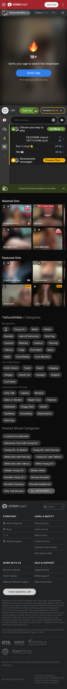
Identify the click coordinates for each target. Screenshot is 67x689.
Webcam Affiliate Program (16, 582)
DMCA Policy (41, 535)
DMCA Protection (43, 582)
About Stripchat (14, 523)
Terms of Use (41, 529)
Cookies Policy (42, 541)
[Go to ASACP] (19, 643)
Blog (9, 529)
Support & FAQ (42, 570)
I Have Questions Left (19, 591)
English (51, 506)
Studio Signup (10, 576)
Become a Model (11, 570)
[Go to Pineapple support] (5, 651)
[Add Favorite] (5, 110)
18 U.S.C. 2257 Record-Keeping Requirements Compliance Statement (31, 663)
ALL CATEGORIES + (41, 491)
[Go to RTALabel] (6, 643)
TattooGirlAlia (12, 317)
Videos (41, 12)
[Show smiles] (53, 120)
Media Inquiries (14, 541)
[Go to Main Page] (21, 4)
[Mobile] (6, 329)
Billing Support (42, 576)
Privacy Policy (42, 523)
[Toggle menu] (4, 4)
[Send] (61, 120)
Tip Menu (54, 129)
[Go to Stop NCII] (22, 652)
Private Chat (52, 160)
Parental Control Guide (46, 547)
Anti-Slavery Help (43, 553)
